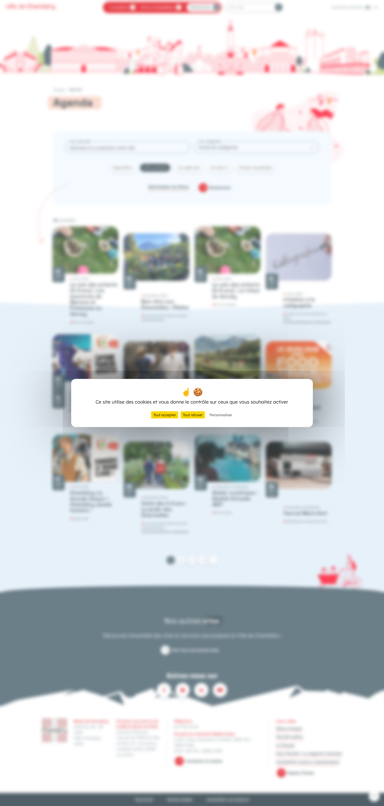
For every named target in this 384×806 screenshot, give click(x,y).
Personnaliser (221, 415)
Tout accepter (164, 415)
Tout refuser (193, 415)
